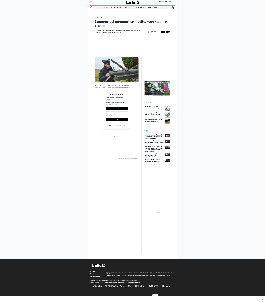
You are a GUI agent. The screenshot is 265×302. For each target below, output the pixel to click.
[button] (157, 88)
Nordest (119, 7)
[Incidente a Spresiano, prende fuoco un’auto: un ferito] (167, 121)
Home (96, 17)
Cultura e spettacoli (140, 7)
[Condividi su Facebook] (162, 32)
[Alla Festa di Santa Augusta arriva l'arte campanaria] (167, 160)
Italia (125, 7)
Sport (149, 7)
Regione (113, 7)
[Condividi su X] (167, 32)
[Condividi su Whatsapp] (169, 32)
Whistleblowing (95, 276)
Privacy (92, 275)
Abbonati (169, 1)
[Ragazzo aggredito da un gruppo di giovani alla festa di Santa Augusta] (167, 115)
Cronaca (106, 7)
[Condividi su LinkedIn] (164, 32)
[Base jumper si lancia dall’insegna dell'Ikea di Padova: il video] (167, 141)
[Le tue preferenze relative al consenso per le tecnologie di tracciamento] (262, 299)
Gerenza (92, 273)
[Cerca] (91, 7)
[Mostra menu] (91, 2)
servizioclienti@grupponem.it (131, 282)
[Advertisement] (132, 12)
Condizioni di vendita (94, 270)
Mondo (131, 7)
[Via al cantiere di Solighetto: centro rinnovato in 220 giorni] (167, 108)
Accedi (173, 1)
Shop (116, 120)
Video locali (157, 7)
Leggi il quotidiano (163, 1)
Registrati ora (122, 125)
